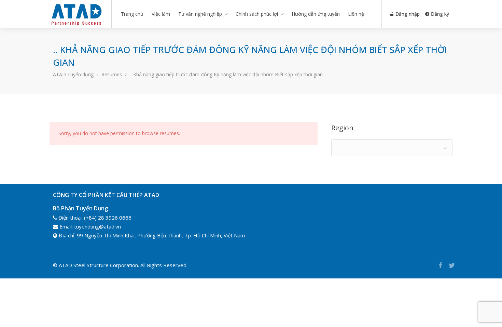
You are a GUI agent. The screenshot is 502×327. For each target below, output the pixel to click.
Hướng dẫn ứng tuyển (316, 14)
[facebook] (440, 265)
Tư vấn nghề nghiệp (200, 14)
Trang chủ (132, 14)
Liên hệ (356, 14)
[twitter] (451, 265)
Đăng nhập (407, 14)
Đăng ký (439, 14)
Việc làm (161, 14)
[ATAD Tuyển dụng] (76, 25)
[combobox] (391, 147)
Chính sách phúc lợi (257, 14)
